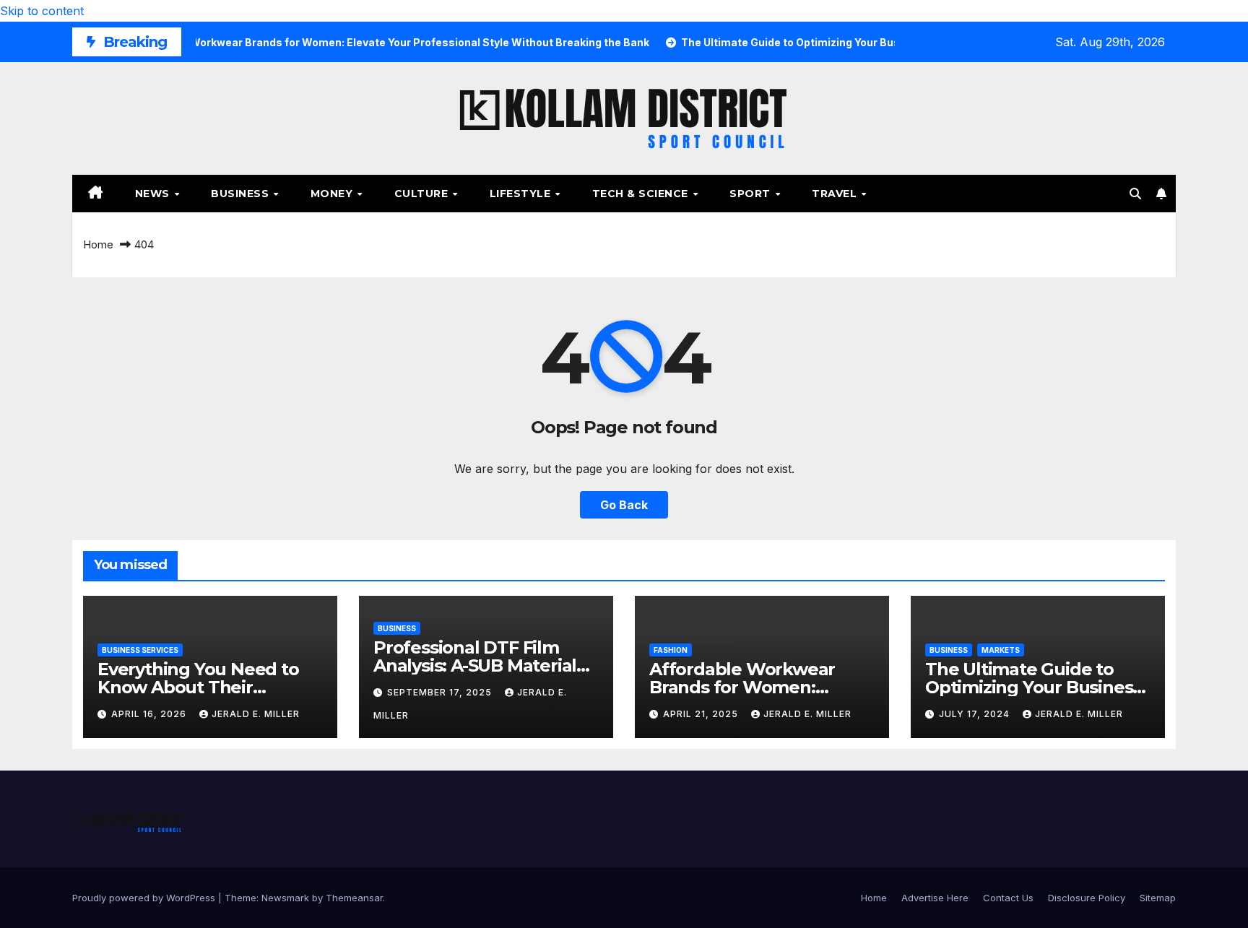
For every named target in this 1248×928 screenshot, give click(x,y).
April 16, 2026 (150, 713)
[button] (1135, 193)
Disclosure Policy (1086, 897)
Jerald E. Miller (256, 713)
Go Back (624, 505)
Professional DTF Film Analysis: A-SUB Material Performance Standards (475, 665)
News (154, 193)
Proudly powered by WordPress (145, 897)
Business (241, 193)
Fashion (671, 650)
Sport (751, 193)
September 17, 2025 (441, 692)
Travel (836, 193)
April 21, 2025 (702, 713)
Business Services (140, 650)
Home (98, 244)
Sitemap (1158, 897)
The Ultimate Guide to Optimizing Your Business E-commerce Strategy (1033, 687)
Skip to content (42, 11)
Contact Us (1008, 897)
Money (333, 193)
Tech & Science (642, 193)
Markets (1001, 650)
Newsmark (285, 897)
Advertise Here (934, 897)
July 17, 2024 (976, 713)
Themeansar (354, 897)
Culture (422, 193)
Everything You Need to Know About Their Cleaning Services (198, 687)
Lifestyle (522, 193)
